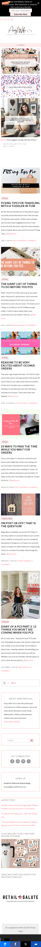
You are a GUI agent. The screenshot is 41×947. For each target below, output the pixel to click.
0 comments (31, 241)
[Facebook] (15, 944)
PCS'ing (4, 198)
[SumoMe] (36, 944)
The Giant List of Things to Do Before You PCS (19, 285)
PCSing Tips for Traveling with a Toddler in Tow (20, 204)
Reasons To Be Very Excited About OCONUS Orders (18, 365)
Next (13, 683)
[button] (20, 8)
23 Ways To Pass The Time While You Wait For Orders (19, 449)
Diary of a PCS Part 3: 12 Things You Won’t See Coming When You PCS (18, 629)
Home (2, 140)
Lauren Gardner (24, 561)
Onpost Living (7, 518)
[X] (25, 944)
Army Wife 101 (24, 667)
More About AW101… (12, 722)
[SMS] (5, 944)
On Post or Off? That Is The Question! (18, 525)
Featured (5, 622)
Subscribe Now (20, 14)
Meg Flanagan (19, 241)
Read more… (13, 233)
